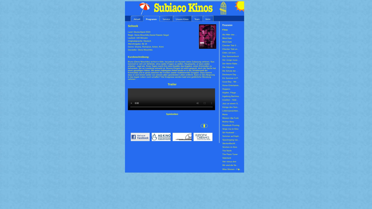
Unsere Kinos (182, 19)
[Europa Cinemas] (202, 142)
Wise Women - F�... (232, 169)
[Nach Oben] (168, 127)
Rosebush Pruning (230, 125)
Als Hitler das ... (229, 35)
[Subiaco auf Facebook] (139, 142)
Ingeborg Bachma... (231, 96)
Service (166, 19)
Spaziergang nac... (231, 140)
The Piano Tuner (230, 154)
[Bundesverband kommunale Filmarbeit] (181, 142)
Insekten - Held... (230, 100)
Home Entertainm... (231, 85)
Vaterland (226, 158)
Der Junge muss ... (231, 60)
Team (197, 19)
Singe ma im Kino (230, 129)
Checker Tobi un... (230, 49)
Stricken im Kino (229, 147)
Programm (151, 19)
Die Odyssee (228, 67)
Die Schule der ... (230, 71)
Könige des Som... (230, 107)
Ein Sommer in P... (230, 78)
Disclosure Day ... (230, 74)
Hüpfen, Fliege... (230, 93)
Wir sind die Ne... (230, 165)
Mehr (207, 19)
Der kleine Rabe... (230, 64)
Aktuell (137, 19)
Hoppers (226, 89)
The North (227, 151)
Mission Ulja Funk (230, 118)
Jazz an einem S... (230, 103)
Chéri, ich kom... (229, 53)
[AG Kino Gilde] (160, 142)
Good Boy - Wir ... (230, 82)
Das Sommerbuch (230, 56)
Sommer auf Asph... (231, 136)
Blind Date (227, 38)
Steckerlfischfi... (229, 143)
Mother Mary (228, 122)
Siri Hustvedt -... (229, 132)
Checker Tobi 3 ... (230, 45)
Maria (225, 114)
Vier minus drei (229, 162)
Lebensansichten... (231, 111)
